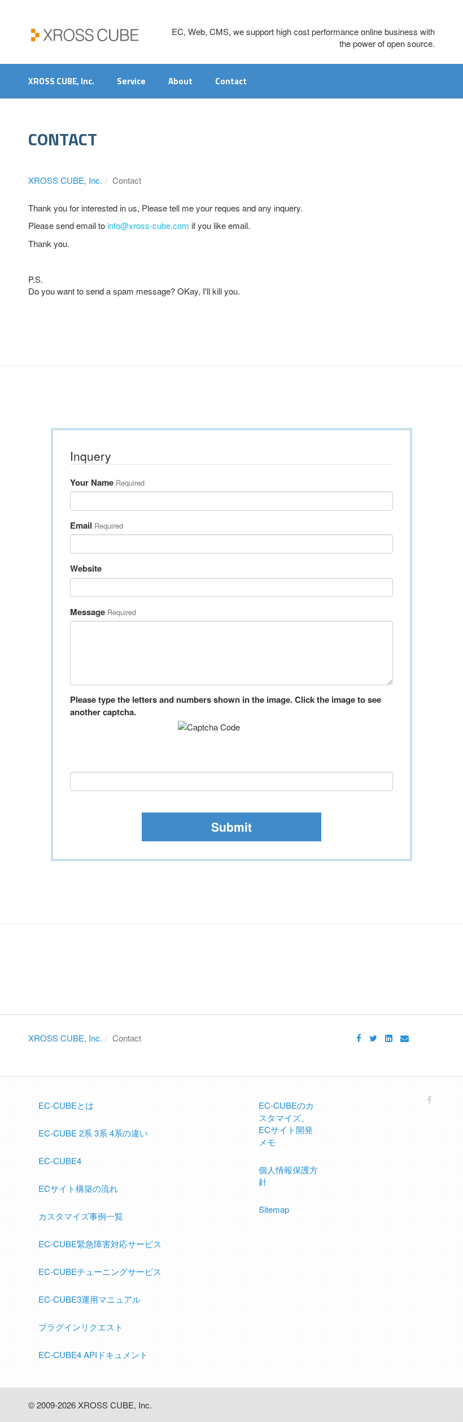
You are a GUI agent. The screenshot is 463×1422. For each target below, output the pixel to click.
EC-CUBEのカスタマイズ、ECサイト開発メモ (286, 1123)
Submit (231, 826)
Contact (231, 81)
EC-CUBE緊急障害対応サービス (99, 1244)
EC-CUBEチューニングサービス (99, 1271)
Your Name (91, 483)
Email (81, 525)
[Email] (404, 1038)
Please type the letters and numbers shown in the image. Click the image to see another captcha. (225, 706)
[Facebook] (358, 1038)
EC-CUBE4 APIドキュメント (93, 1354)
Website (86, 568)
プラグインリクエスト (80, 1327)
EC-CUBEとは (66, 1105)
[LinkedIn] (388, 1038)
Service (131, 81)
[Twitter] (373, 1038)
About (180, 81)
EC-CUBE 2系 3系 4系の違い (93, 1133)
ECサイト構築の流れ (78, 1188)
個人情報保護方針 (288, 1175)
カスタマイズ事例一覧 (80, 1216)
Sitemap (274, 1209)
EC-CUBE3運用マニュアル (89, 1299)
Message (87, 612)
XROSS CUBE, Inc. (61, 81)
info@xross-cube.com (148, 225)
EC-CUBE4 (59, 1160)
